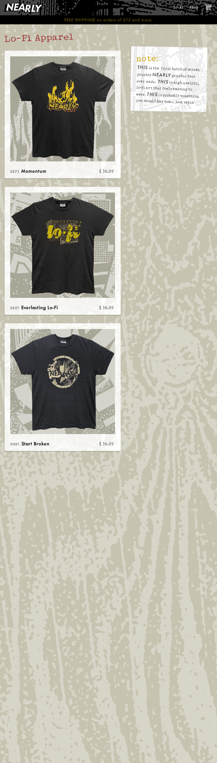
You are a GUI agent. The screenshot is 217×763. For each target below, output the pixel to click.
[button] (208, 7)
